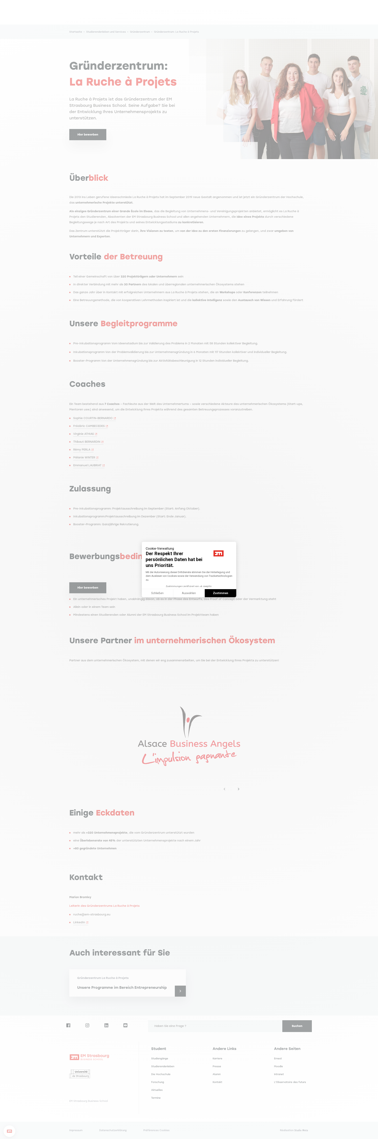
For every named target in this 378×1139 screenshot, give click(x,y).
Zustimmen (220, 593)
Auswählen (189, 593)
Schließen (157, 593)
